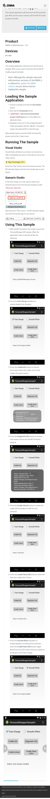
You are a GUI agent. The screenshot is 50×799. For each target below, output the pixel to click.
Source (42, 28)
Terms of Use (7, 796)
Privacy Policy (13, 796)
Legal (3, 796)
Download (31, 28)
